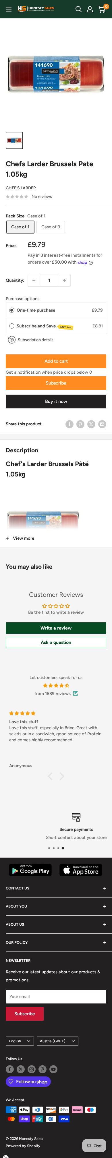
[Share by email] (102, 424)
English (15, 1041)
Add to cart (56, 361)
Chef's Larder (21, 188)
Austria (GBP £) (52, 1041)
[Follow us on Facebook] (10, 1069)
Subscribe (56, 383)
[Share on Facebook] (69, 424)
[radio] (11, 310)
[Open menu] (8, 9)
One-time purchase (36, 310)
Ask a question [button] (56, 642)
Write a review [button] (56, 628)
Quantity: (15, 280)
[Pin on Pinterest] (80, 424)
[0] (101, 9)
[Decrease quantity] (34, 280)
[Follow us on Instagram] (32, 1069)
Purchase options (22, 298)
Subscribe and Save (44, 326)
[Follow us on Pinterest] (42, 1069)
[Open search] (79, 9)
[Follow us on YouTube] (53, 1069)
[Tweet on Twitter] (91, 424)
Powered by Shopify (23, 1146)
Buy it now (56, 401)
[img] (56, 686)
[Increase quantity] (64, 280)
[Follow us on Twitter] (21, 1069)
